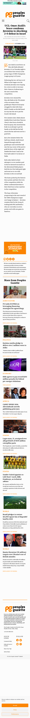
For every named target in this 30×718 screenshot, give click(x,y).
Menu (10, 21)
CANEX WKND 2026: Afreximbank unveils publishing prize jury (11, 406)
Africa (6, 401)
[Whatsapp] (10, 259)
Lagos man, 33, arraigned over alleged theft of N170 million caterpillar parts (15, 441)
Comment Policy (8, 641)
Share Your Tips (8, 648)
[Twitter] (7, 259)
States (6, 435)
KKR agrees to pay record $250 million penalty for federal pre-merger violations (15, 379)
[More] (13, 259)
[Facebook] (4, 259)
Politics (7, 340)
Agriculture (9, 301)
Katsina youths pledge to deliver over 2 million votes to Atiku (14, 345)
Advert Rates (7, 651)
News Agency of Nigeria (10, 323)
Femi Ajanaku (7, 385)
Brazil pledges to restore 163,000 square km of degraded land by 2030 (15, 517)
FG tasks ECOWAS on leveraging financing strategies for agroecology (13, 306)
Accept (15, 705)
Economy (7, 373)
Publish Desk (9, 43)
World (6, 511)
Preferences (15, 714)
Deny (15, 710)
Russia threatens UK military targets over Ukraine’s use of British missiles (14, 554)
